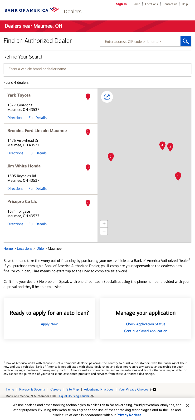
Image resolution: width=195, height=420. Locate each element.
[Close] (187, 405)
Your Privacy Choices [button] (133, 389)
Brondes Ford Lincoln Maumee (37, 130)
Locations (151, 4)
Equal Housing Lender (74, 396)
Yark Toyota (19, 95)
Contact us (170, 4)
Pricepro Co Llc (22, 201)
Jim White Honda (24, 166)
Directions (15, 117)
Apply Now (49, 324)
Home (136, 4)
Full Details (38, 117)
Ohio (40, 248)
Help (185, 4)
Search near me (107, 97)
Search (185, 41)
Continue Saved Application (145, 331)
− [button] (104, 231)
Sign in (121, 4)
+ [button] (104, 224)
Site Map (72, 389)
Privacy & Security (32, 389)
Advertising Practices (98, 389)
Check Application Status (145, 324)
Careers (55, 389)
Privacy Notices (129, 415)
